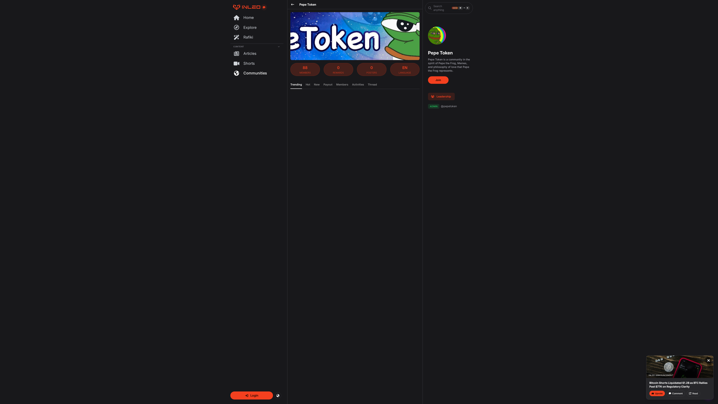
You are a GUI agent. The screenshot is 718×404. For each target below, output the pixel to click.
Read (695, 393)
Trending (296, 84)
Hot (308, 84)
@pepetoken (443, 106)
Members (342, 84)
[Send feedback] (264, 7)
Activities (358, 84)
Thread (372, 84)
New (317, 84)
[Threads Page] (245, 7)
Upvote (659, 393)
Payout (327, 84)
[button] (251, 395)
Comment (677, 393)
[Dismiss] (708, 360)
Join (438, 80)
